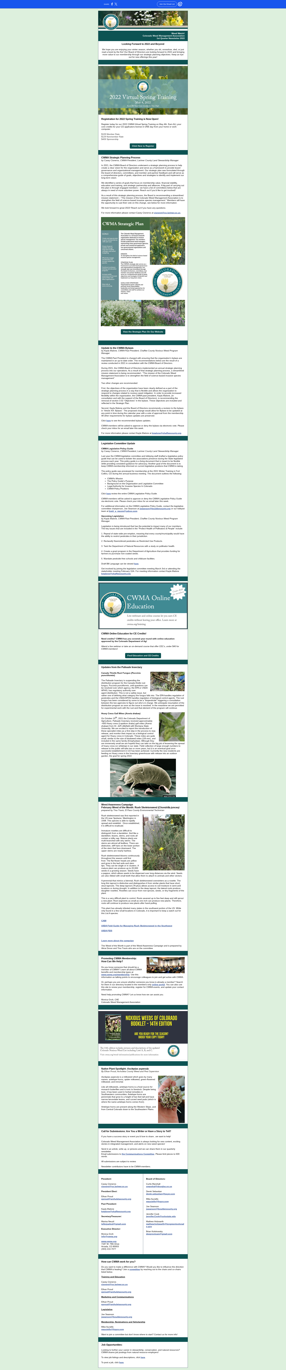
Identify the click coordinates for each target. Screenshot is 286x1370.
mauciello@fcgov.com (157, 1201)
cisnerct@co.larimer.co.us (167, 213)
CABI (103, 920)
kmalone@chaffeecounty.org (166, 433)
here (108, 420)
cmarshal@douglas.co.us (159, 1186)
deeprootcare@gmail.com (159, 1234)
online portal (158, 984)
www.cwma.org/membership (115, 974)
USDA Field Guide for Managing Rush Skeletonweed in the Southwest (136, 926)
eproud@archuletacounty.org (116, 1199)
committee (134, 1269)
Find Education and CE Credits (143, 655)
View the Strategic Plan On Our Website (143, 332)
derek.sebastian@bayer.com (160, 1194)
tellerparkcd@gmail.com (113, 1224)
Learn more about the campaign (117, 940)
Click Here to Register (143, 146)
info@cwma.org (109, 1236)
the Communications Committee (138, 1154)
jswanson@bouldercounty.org (155, 508)
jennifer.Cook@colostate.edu (161, 1216)
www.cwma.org (108, 1241)
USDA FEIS (106, 930)
